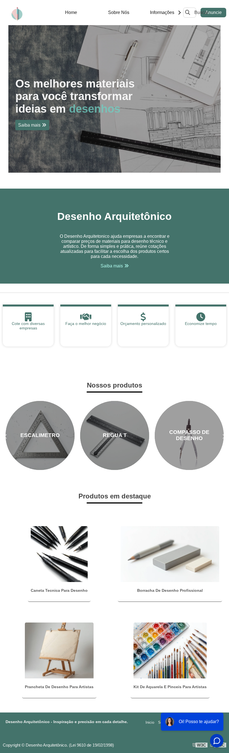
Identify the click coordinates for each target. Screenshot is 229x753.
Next (223, 435)
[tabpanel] (114, 99)
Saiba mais (29, 125)
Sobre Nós (118, 12)
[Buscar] (187, 12)
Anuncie (213, 12)
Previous (5, 435)
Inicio (149, 722)
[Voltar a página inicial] (16, 12)
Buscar (201, 12)
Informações (162, 12)
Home (71, 12)
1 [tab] (114, 165)
